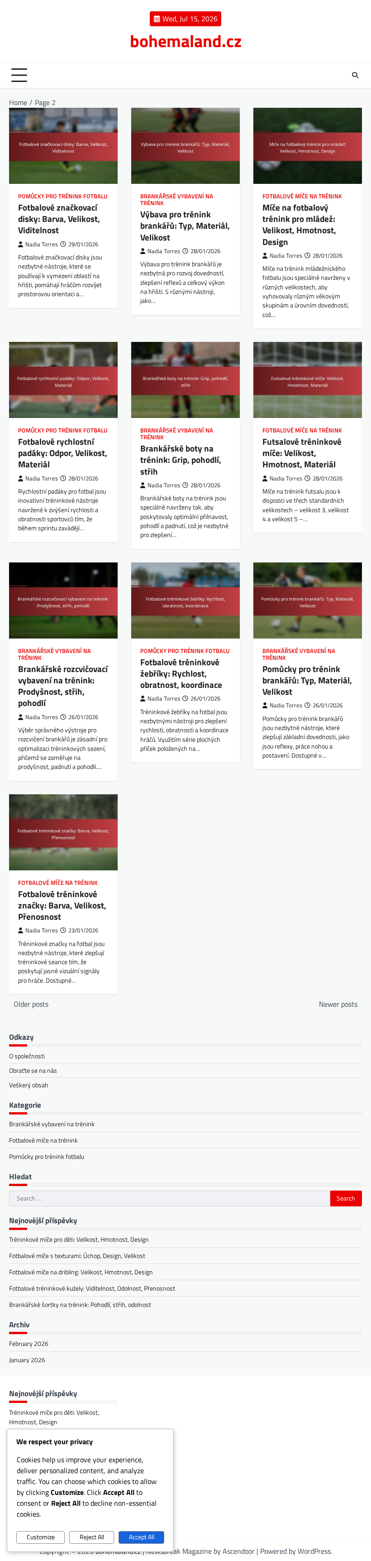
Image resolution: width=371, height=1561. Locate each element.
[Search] (355, 75)
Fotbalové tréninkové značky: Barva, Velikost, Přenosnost (62, 905)
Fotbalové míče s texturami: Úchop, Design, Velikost (77, 1255)
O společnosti (27, 1056)
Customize (41, 1537)
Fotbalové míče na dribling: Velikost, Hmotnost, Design (81, 1272)
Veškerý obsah (28, 1085)
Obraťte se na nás (33, 1070)
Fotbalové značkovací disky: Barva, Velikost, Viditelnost (59, 219)
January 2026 (27, 1359)
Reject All (92, 1537)
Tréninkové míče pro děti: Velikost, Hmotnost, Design (79, 1239)
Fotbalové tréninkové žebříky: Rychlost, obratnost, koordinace (181, 673)
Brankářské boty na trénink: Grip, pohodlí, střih (180, 460)
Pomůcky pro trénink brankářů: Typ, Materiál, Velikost (307, 680)
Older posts (31, 1004)
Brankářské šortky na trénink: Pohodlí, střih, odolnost (80, 1304)
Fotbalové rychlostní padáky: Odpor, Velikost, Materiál (62, 453)
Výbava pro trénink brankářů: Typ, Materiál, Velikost (185, 225)
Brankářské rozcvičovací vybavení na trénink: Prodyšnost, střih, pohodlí (63, 686)
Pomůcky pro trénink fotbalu (62, 196)
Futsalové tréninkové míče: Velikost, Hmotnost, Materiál (302, 453)
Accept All (141, 1537)
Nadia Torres (41, 244)
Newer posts (338, 1004)
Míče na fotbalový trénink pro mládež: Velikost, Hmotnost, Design (299, 224)
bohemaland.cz (186, 41)
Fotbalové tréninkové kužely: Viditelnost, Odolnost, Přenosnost (92, 1288)
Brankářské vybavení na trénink (176, 200)
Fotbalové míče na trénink (302, 196)
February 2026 (28, 1343)
